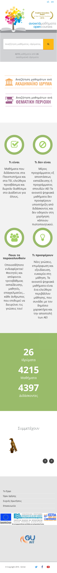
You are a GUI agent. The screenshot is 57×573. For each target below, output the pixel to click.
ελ (48, 1)
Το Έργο (7, 491)
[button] (48, 44)
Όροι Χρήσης (9, 496)
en (52, 1)
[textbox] (23, 44)
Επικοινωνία (9, 505)
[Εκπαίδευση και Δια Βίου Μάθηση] (28, 519)
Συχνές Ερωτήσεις (12, 500)
